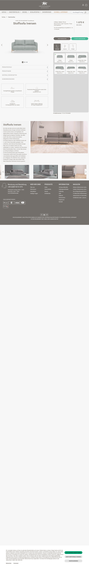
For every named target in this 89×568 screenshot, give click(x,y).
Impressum (15, 563)
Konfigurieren (73, 561)
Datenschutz (8, 563)
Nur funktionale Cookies (73, 557)
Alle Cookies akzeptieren (73, 552)
